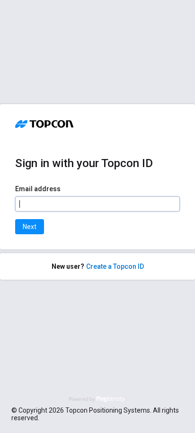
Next (29, 226)
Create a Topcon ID (115, 266)
